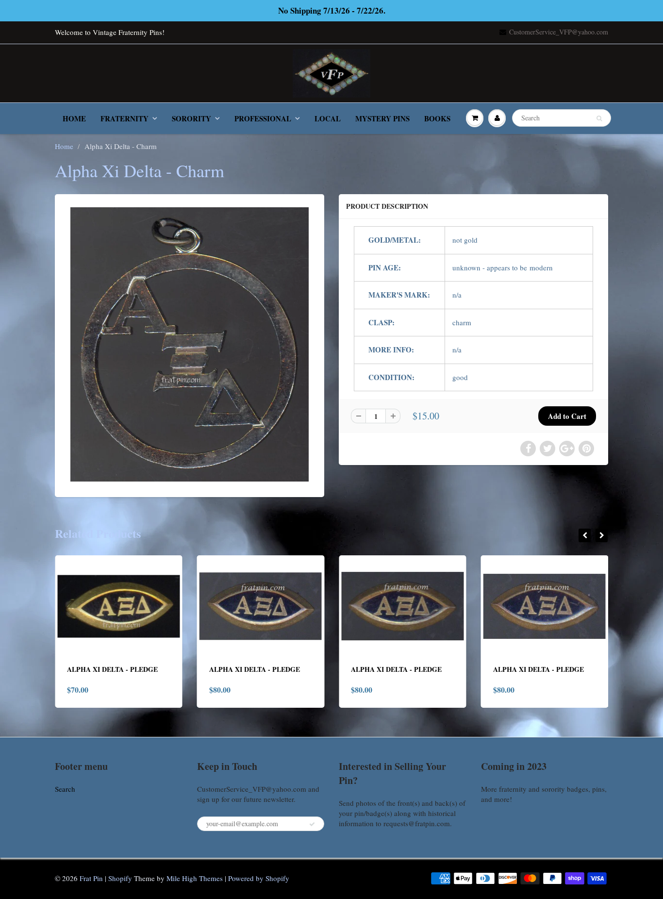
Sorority (191, 118)
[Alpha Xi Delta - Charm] (189, 344)
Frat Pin (91, 878)
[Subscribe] (312, 824)
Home (74, 118)
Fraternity (124, 118)
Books (437, 118)
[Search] (599, 118)
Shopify (120, 878)
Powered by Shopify (258, 878)
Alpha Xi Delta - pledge (112, 669)
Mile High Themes (194, 878)
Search (65, 789)
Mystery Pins (382, 118)
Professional (262, 118)
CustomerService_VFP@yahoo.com (558, 31)
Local (328, 118)
